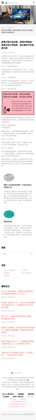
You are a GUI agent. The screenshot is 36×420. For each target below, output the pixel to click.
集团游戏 (10, 28)
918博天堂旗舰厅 (28, 414)
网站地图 (30, 396)
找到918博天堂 (26, 273)
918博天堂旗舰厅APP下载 (16, 406)
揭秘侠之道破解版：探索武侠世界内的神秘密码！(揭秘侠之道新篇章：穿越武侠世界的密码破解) (18, 330)
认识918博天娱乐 (9, 270)
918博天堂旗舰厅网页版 (18, 401)
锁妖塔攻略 (8, 222)
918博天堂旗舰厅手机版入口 (18, 404)
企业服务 (24, 270)
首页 (2, 28)
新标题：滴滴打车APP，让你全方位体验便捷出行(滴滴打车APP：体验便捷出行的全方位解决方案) (18, 305)
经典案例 (7, 273)
